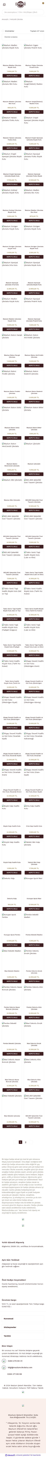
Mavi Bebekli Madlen (12, 971)
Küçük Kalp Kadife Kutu (12, 862)
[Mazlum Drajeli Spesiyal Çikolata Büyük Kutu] (12, 162)
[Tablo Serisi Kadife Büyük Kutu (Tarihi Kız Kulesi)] (34, 597)
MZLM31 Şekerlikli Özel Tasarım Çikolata (34, 1117)
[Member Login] (36, 4)
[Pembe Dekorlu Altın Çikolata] (34, 996)
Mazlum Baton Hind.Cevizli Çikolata (12, 465)
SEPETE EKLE (12, 76)
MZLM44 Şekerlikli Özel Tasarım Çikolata (12, 537)
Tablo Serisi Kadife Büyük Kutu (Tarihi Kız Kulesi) (34, 610)
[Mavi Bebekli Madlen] (12, 959)
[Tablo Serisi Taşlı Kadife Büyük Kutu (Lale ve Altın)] (34, 561)
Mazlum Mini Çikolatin (12, 500)
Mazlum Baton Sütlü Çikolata (12, 428)
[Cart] (41, 4)
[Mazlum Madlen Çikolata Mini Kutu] (12, 90)
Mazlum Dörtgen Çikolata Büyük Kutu (34, 247)
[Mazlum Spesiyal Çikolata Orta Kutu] (12, 271)
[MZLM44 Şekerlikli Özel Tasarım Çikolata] (12, 525)
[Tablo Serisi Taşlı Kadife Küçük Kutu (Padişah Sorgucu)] (12, 633)
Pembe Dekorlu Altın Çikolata (34, 1008)
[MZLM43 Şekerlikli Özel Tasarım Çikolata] (34, 525)
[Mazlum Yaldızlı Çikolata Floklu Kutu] (12, 126)
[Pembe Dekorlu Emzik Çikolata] (34, 959)
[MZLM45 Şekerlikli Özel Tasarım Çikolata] (34, 489)
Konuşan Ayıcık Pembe (12, 935)
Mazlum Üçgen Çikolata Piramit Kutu (34, 66)
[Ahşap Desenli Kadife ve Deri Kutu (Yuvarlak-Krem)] (12, 778)
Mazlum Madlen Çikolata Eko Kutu (34, 211)
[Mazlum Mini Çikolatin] (12, 489)
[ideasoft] (10, 1455)
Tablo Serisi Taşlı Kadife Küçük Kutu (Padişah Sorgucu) (12, 646)
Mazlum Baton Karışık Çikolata (12, 356)
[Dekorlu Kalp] (12, 887)
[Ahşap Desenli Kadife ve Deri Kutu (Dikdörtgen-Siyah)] (12, 706)
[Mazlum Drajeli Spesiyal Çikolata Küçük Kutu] (34, 126)
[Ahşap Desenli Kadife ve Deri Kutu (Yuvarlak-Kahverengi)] (34, 742)
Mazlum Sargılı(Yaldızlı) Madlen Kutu (34, 102)
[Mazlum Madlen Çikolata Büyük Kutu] (12, 54)
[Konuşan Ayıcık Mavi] (34, 887)
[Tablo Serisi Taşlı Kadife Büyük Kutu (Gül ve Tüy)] (12, 597)
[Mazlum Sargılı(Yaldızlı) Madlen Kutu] (34, 90)
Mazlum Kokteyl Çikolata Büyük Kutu (12, 211)
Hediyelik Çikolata (16, 19)
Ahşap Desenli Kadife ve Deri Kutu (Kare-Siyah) (34, 791)
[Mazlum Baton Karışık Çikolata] (12, 344)
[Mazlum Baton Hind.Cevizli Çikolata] (12, 452)
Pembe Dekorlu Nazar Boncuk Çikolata (12, 1008)
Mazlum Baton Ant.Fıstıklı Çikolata (34, 356)
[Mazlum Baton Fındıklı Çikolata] (12, 380)
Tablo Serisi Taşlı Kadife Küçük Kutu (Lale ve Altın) (34, 646)
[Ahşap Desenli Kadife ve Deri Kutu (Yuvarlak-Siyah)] (12, 742)
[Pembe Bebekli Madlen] (34, 923)
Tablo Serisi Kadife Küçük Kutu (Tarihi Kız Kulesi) (12, 682)
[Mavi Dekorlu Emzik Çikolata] (34, 1032)
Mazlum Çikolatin (34, 464)
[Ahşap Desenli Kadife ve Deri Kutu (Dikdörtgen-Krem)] (34, 670)
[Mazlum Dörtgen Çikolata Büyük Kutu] (34, 235)
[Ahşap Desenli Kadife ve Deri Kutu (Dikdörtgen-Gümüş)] (34, 706)
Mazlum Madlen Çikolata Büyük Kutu (12, 66)
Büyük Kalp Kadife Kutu (11, 826)
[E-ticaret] (23, 1455)
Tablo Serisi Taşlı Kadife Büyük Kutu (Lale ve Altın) (34, 573)
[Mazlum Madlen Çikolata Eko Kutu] (34, 199)
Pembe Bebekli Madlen (34, 935)
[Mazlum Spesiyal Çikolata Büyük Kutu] (34, 271)
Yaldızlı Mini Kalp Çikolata (34, 863)
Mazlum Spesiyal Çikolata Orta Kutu (12, 284)
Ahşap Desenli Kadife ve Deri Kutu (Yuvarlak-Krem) (12, 791)
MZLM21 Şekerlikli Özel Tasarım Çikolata (12, 573)
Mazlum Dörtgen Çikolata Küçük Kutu (12, 247)
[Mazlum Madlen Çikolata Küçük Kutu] (12, 307)
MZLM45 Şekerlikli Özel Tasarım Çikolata (34, 501)
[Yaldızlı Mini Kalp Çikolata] (34, 851)
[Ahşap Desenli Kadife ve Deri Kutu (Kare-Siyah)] (34, 778)
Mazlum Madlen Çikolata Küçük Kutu (12, 320)
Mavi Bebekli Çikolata (12, 1116)
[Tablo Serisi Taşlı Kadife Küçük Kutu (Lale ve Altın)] (34, 633)
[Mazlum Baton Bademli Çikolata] (34, 380)
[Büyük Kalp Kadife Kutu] (12, 815)
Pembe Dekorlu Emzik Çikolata (34, 972)
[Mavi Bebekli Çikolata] (12, 1104)
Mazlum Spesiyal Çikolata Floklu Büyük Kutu (34, 175)
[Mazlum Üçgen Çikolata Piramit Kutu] (34, 54)
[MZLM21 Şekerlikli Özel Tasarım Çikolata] (12, 561)
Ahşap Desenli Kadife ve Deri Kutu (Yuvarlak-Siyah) (12, 754)
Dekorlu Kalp (12, 898)
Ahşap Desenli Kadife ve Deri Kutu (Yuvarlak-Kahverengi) (34, 755)
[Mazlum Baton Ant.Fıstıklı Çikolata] (34, 344)
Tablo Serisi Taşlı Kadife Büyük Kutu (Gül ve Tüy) (12, 610)
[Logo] (20, 4)
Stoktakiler (9, 31)
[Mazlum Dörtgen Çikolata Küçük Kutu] (12, 235)
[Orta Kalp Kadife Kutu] (34, 815)
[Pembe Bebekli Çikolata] (12, 1032)
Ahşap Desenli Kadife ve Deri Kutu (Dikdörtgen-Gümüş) (34, 718)
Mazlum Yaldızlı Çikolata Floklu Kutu (12, 139)
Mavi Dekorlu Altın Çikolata (34, 1080)
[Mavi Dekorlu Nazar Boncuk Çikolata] (12, 1068)
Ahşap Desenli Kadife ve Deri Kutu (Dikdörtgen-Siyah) (12, 718)
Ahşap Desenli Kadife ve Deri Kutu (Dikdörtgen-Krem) (34, 682)
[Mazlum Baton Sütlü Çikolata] (12, 416)
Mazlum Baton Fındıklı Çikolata (12, 392)
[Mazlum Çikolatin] (34, 452)
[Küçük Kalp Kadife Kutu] (12, 851)
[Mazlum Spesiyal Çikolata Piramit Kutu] (34, 307)
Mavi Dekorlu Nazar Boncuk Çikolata (12, 1080)
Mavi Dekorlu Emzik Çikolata (34, 1044)
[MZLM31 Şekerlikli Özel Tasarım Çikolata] (34, 1104)
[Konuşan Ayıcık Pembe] (12, 923)
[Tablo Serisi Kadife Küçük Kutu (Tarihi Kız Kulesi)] (12, 670)
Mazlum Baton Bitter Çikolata (34, 428)
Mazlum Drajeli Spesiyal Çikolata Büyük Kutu (12, 175)
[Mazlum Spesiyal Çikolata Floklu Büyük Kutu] (34, 162)
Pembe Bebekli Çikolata (12, 1043)
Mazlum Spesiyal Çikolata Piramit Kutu (34, 320)
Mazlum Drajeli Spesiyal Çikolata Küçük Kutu (34, 139)
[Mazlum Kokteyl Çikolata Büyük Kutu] (12, 199)
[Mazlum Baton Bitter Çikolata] (34, 416)
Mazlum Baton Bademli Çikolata (34, 392)
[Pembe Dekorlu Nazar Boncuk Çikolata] (12, 996)
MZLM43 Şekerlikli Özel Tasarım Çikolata (34, 537)
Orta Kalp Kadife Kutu (34, 826)
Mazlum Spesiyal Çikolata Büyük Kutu (34, 284)
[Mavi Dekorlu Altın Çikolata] (34, 1068)
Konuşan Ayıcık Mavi (34, 898)
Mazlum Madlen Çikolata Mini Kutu (12, 102)
